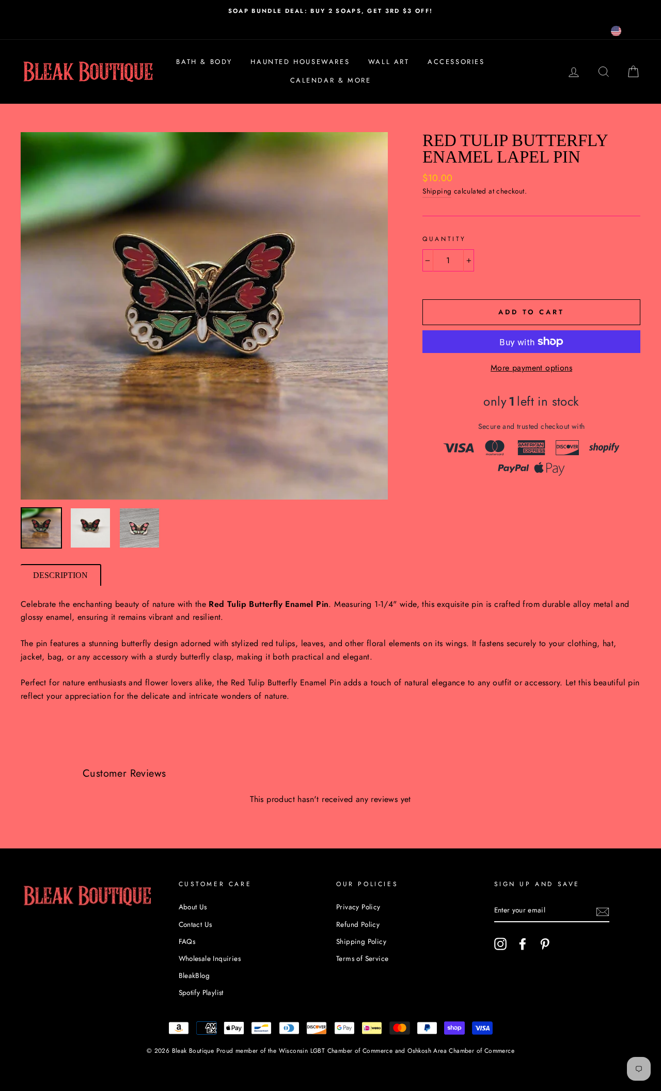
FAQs (187, 941)
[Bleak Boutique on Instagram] (500, 944)
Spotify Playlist (201, 992)
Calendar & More (330, 80)
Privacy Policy (358, 907)
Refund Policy (358, 924)
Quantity (444, 239)
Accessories (456, 62)
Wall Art (389, 62)
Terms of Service (362, 958)
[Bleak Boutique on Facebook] (522, 944)
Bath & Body (204, 62)
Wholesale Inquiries (210, 958)
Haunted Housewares (300, 62)
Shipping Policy (361, 941)
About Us (193, 907)
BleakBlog (194, 975)
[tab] (61, 575)
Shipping (436, 191)
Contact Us (195, 924)
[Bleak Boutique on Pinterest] (545, 944)
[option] (330, 11)
